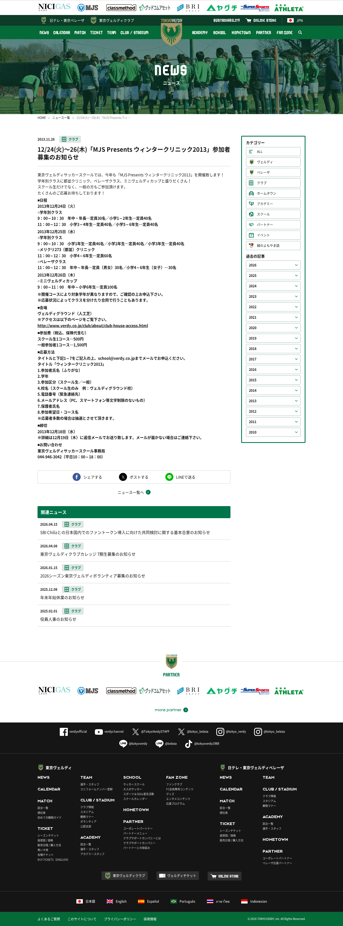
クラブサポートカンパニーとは (142, 838)
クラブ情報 (87, 807)
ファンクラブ (174, 784)
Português (187, 901)
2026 (252, 265)
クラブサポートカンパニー (139, 843)
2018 (252, 348)
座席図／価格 (228, 835)
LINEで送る (185, 477)
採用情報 (150, 919)
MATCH (80, 33)
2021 (252, 317)
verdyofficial (78, 731)
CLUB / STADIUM (135, 33)
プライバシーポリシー (120, 919)
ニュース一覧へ (131, 492)
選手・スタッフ (89, 784)
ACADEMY (200, 33)
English (121, 901)
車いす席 (43, 850)
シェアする (92, 477)
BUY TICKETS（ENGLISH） (54, 859)
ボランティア (88, 821)
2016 (252, 369)
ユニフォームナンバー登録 (96, 789)
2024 (252, 286)
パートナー (265, 224)
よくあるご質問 (49, 919)
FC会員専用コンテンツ (179, 789)
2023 (252, 296)
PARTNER (263, 33)
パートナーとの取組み (136, 848)
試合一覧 (43, 808)
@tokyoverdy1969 (206, 743)
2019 (252, 338)
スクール (263, 214)
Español (153, 901)
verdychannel (114, 731)
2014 (252, 390)
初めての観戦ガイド (50, 817)
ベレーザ (263, 172)
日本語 (90, 901)
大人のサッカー (132, 789)
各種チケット (46, 855)
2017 (252, 359)
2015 (252, 380)
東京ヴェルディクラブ (116, 20)
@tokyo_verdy (236, 731)
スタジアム (87, 812)
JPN (299, 20)
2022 (252, 306)
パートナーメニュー (135, 833)
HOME (42, 117)
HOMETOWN (241, 33)
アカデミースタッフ (92, 854)
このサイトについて (82, 919)
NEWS (44, 33)
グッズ (170, 794)
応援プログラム (175, 803)
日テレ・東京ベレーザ (67, 20)
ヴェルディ (265, 162)
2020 (252, 327)
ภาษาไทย (223, 901)
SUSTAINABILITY (227, 20)
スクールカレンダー (135, 799)
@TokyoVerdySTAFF (155, 731)
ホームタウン (266, 193)
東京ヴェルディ (59, 767)
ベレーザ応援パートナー (277, 863)
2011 (252, 421)
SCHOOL (219, 33)
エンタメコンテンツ (178, 799)
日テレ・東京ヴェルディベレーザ (256, 767)
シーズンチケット (48, 835)
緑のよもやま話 (268, 245)
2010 (252, 432)
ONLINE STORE (265, 20)
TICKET (96, 33)
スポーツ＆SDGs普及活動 (138, 794)
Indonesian (258, 901)
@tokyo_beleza (197, 731)
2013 (252, 400)
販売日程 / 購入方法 (49, 845)
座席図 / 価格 (45, 840)
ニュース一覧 (61, 117)
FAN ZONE (285, 33)
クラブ (73, 139)
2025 (252, 275)
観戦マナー (87, 817)
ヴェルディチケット (181, 875)
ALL (260, 151)
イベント (263, 235)
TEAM (112, 33)
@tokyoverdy (138, 743)
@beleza (171, 743)
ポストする (139, 477)
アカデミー (265, 203)
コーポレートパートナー (138, 828)
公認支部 (85, 826)
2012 (252, 411)
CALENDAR (61, 33)
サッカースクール (134, 784)
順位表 (42, 813)
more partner (168, 710)
